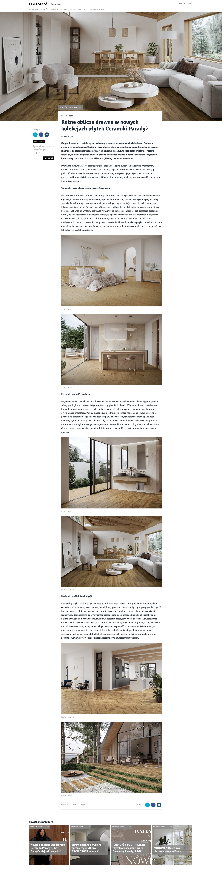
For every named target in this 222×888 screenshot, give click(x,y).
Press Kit (182, 3)
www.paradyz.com (97, 9)
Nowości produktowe (50, 9)
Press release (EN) (68, 9)
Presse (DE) (82, 9)
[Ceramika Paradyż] (46, 6)
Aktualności (34, 9)
